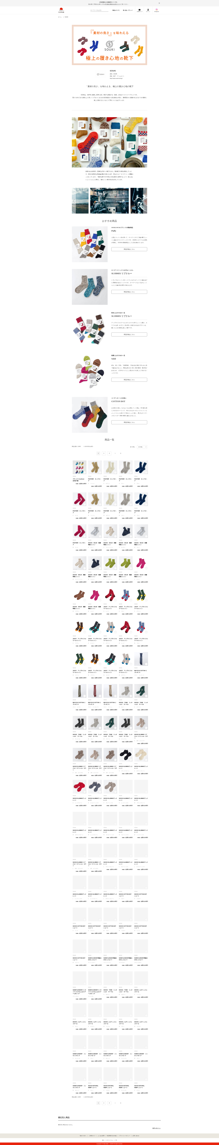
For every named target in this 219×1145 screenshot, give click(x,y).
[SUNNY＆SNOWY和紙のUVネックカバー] (95, 946)
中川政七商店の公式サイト (112, 4)
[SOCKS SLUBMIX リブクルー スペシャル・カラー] (141, 723)
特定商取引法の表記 (112, 1135)
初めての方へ (83, 1135)
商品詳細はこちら (129, 249)
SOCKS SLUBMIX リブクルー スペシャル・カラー (141, 736)
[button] (145, 201)
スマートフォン (109, 1140)
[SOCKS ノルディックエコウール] (141, 978)
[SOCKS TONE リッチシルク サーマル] (126, 691)
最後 (121, 453)
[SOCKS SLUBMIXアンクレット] (126, 755)
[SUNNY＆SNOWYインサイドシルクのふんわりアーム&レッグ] (79, 978)
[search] (106, 10)
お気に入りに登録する (84, 472)
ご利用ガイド (139, 11)
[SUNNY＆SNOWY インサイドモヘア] (79, 1042)
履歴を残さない (156, 1128)
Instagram (156, 11)
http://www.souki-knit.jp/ (116, 78)
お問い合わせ (136, 1135)
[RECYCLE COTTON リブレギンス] (141, 659)
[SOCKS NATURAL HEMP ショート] (95, 1074)
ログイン (148, 11)
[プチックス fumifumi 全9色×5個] (79, 467)
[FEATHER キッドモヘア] (95, 467)
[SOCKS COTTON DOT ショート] (126, 882)
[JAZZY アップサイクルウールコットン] (110, 595)
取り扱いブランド (128, 10)
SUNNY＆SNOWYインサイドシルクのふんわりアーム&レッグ (79, 991)
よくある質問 (101, 1135)
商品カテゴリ (116, 10)
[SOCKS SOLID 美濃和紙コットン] (95, 531)
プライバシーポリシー (124, 1135)
